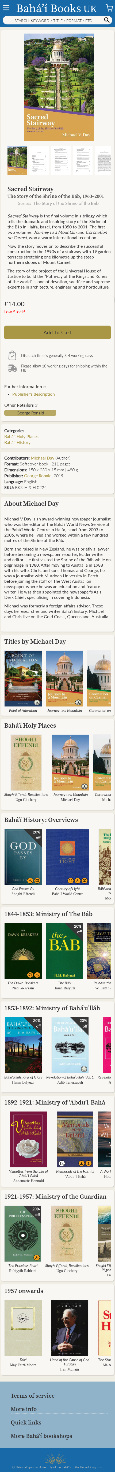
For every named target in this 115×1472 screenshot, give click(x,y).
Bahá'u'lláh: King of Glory (23, 1077)
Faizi (23, 1359)
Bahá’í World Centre (67, 894)
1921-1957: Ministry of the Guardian (55, 1196)
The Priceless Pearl (22, 1265)
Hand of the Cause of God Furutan (69, 1361)
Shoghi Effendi (23, 894)
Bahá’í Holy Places (21, 436)
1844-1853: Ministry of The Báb (48, 913)
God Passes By (23, 888)
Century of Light (67, 888)
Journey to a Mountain (64, 710)
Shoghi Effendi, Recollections (26, 794)
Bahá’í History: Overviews (41, 819)
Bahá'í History (17, 442)
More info (24, 1409)
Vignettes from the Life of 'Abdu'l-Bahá (28, 1173)
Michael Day (42, 458)
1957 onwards (23, 1290)
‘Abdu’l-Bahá (75, 1177)
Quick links (26, 1422)
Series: (58, 203)
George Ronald (30, 413)
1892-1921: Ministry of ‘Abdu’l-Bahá (54, 1102)
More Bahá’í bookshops (41, 1436)
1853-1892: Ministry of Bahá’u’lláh (52, 1008)
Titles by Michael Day (35, 641)
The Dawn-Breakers (23, 983)
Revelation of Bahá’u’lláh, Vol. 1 (70, 1077)
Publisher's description (33, 394)
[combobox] (57, 20)
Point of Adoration (23, 710)
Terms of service (33, 1395)
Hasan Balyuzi (64, 988)
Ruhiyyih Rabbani (22, 1271)
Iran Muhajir (69, 1369)
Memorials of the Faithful (75, 1171)
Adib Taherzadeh (70, 1082)
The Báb (64, 983)
